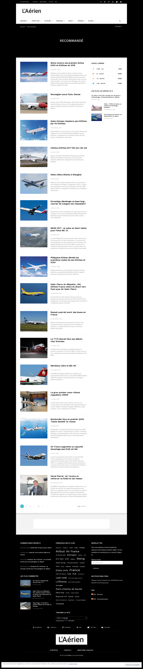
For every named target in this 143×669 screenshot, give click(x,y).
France (75, 570)
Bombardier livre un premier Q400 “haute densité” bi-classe (67, 420)
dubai (62, 566)
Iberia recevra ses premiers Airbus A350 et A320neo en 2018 (67, 64)
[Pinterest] (109, 2)
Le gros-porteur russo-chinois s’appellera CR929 (65, 393)
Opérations (36, 21)
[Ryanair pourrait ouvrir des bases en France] (33, 321)
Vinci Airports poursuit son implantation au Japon (113, 115)
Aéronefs (23, 21)
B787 (67, 559)
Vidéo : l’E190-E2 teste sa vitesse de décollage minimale (112, 105)
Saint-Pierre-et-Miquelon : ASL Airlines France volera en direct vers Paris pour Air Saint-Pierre (68, 286)
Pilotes (68, 593)
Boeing (81, 559)
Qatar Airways (75, 593)
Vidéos (70, 21)
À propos (54, 650)
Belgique (72, 559)
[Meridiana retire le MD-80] (33, 375)
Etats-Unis (62, 570)
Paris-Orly (60, 593)
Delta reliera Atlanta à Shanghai (66, 174)
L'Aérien (69, 655)
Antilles (80, 555)
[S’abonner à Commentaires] (92, 599)
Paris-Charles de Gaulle (69, 589)
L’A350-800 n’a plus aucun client (41, 548)
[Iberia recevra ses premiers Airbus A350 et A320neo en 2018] (33, 72)
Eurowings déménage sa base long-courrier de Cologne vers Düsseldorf (68, 202)
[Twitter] (117, 2)
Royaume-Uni (61, 596)
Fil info (51, 2)
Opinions (80, 21)
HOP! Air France (61, 574)
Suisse (77, 596)
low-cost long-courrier (75, 578)
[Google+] (105, 2)
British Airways (61, 563)
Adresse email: (96, 560)
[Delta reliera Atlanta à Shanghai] (33, 183)
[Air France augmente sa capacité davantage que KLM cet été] (33, 456)
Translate (71, 620)
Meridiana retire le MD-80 (63, 366)
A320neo (58, 548)
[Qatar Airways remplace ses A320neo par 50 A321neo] (33, 130)
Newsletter (43, 2)
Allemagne (72, 555)
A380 (76, 548)
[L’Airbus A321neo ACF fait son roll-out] (33, 157)
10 (38, 506)
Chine (58, 566)
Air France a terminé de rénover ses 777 (40, 581)
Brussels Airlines (72, 563)
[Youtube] (121, 2)
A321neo (65, 548)
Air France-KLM (60, 555)
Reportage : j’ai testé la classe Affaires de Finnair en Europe (42, 604)
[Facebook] (101, 2)
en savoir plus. (72, 664)
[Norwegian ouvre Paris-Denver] (33, 103)
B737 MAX (60, 559)
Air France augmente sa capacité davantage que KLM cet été (67, 448)
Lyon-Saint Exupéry (74, 582)
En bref (90, 21)
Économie (47, 21)
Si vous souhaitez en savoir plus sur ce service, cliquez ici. (106, 552)
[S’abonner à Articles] (92, 594)
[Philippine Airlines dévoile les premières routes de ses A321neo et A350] (33, 266)
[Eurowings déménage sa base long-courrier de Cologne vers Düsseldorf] (33, 210)
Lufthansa (61, 581)
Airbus (60, 551)
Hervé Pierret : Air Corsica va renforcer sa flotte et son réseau (66, 477)
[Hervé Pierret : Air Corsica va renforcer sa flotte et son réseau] (33, 485)
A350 (71, 548)
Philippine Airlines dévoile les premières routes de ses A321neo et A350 (68, 260)
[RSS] (113, 2)
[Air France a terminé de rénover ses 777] (25, 583)
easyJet (68, 566)
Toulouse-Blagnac (81, 600)
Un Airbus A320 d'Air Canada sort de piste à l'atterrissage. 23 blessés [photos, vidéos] (105, 96)
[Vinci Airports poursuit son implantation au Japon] (96, 117)
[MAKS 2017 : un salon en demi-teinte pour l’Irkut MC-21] (33, 237)
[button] (120, 21)
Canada (82, 563)
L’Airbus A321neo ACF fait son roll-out (69, 148)
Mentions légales (85, 650)
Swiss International (61, 600)
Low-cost (61, 577)
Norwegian (59, 585)
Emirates (75, 566)
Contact (35, 2)
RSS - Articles (98, 594)
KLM (74, 574)
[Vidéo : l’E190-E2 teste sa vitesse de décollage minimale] (96, 107)
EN (56, 2)
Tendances (59, 21)
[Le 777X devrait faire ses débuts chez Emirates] (33, 348)
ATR (85, 555)
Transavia (60, 604)
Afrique (82, 548)
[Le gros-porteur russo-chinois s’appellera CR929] (33, 401)
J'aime (120, 69)
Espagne (82, 566)
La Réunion (81, 574)
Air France (72, 551)
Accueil (22, 26)
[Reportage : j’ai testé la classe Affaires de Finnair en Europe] (25, 605)
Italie (69, 574)
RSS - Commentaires (100, 599)
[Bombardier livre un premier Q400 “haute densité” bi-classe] (33, 428)
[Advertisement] (85, 11)
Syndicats (71, 600)
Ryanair (70, 596)
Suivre (120, 73)
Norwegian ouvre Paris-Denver (66, 94)
